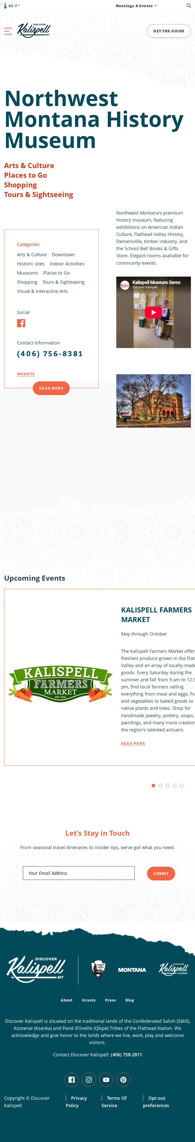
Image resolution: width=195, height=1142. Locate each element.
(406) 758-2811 (126, 1054)
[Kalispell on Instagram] (89, 1080)
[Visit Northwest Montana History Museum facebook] (21, 323)
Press (110, 1000)
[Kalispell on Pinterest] (123, 1080)
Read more (133, 743)
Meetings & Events (134, 5)
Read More (51, 388)
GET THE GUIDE (169, 30)
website (26, 373)
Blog (130, 1000)
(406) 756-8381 (50, 353)
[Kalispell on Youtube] (106, 1080)
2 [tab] (160, 785)
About (67, 1000)
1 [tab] (153, 785)
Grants (89, 1000)
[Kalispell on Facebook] (72, 1080)
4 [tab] (174, 785)
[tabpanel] (153, 454)
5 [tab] (182, 785)
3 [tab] (167, 785)
